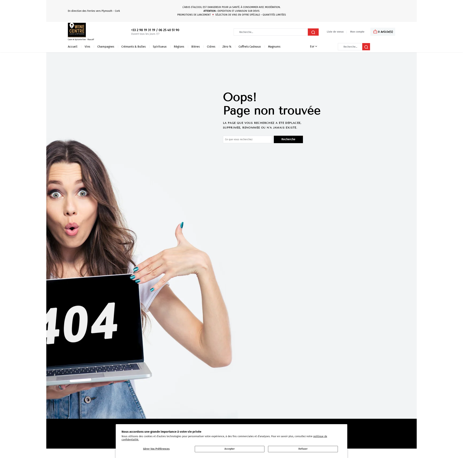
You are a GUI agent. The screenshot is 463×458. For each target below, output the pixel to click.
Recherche (288, 139)
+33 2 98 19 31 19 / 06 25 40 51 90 (155, 30)
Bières (195, 46)
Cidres (211, 46)
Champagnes (105, 46)
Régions (179, 46)
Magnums (274, 46)
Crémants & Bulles (133, 46)
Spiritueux (160, 46)
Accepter (229, 448)
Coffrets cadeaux (250, 46)
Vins (87, 46)
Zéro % (226, 46)
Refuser (303, 448)
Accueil (72, 46)
